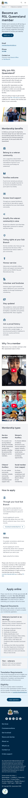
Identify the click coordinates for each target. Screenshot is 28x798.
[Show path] (8, 6)
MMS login (19, 783)
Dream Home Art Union (8, 775)
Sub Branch (6, 59)
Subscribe (21, 777)
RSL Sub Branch (15, 97)
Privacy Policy (15, 779)
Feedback (14, 777)
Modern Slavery (19, 781)
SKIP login (11, 783)
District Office (15, 57)
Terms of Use (5, 779)
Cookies (4, 783)
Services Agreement (7, 781)
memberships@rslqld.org (9, 45)
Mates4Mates (6, 777)
